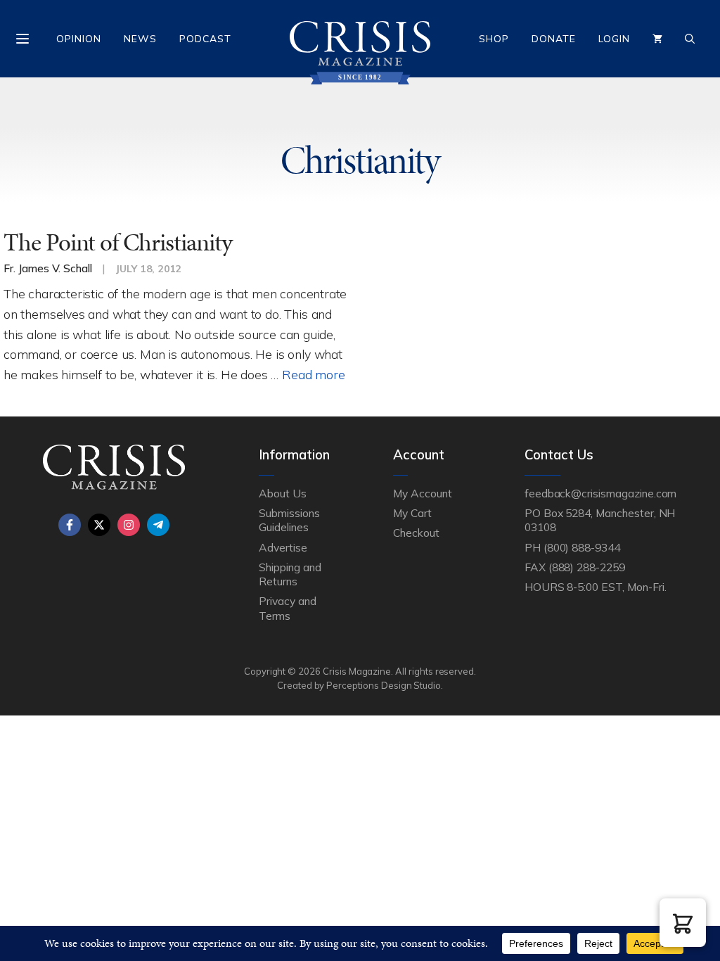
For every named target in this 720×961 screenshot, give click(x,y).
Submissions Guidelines (289, 520)
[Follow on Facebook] (69, 525)
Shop (494, 38)
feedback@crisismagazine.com (601, 493)
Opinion (78, 38)
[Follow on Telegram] (158, 525)
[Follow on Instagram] (128, 525)
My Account (422, 493)
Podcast (205, 38)
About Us (283, 493)
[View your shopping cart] (657, 39)
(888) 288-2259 (586, 567)
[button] (683, 922)
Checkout (416, 533)
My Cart (412, 513)
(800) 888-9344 (582, 547)
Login (614, 38)
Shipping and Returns (290, 574)
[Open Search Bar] (690, 39)
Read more (313, 374)
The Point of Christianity (118, 242)
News (140, 38)
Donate (554, 38)
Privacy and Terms (287, 608)
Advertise (283, 547)
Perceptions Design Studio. (384, 685)
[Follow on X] (99, 525)
